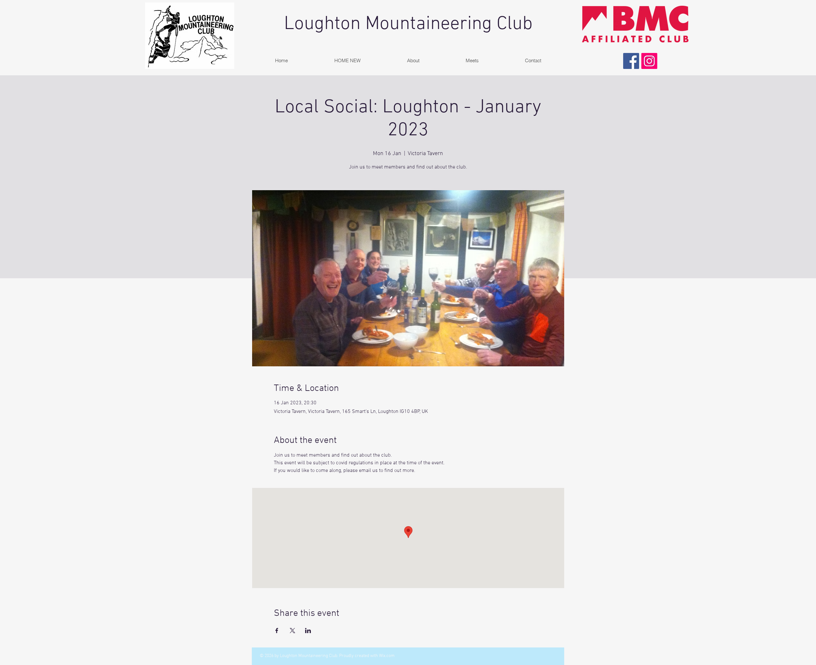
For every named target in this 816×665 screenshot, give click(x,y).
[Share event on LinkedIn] (308, 630)
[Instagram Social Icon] (649, 61)
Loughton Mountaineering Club (408, 24)
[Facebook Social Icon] (631, 61)
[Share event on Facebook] (277, 630)
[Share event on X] (292, 630)
